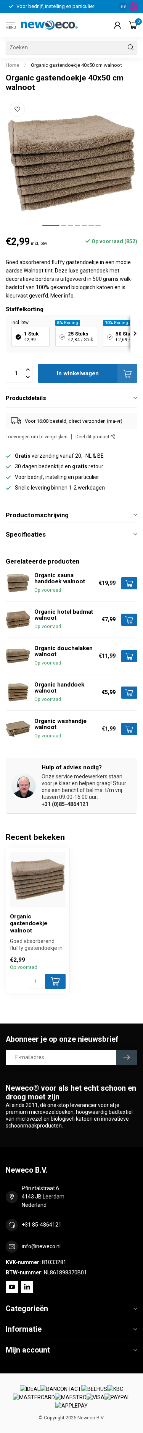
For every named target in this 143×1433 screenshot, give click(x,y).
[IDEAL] (30, 1389)
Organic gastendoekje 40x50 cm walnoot (76, 65)
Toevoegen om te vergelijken (36, 436)
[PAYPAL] (117, 1398)
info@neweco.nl (41, 1246)
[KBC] (115, 1389)
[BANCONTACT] (60, 1389)
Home (12, 65)
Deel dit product (93, 436)
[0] (133, 25)
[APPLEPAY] (71, 1406)
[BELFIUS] (94, 1389)
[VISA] (95, 1398)
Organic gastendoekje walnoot (28, 923)
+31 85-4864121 (41, 1225)
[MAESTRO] (71, 1398)
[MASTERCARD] (34, 1398)
